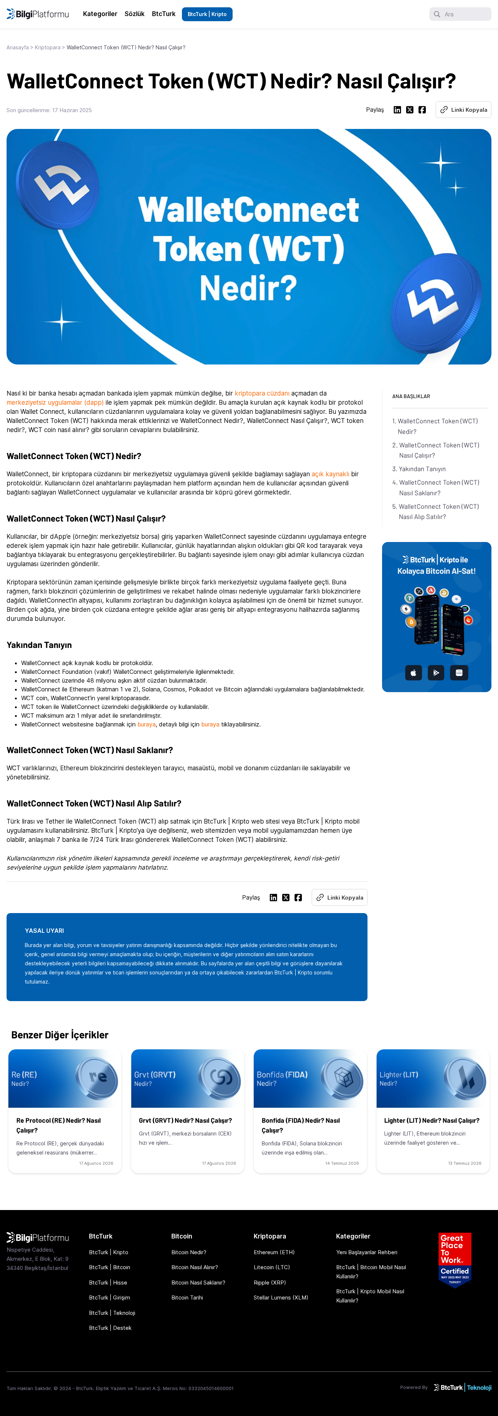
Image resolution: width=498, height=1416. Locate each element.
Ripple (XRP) (270, 1282)
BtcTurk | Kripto (207, 14)
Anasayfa (18, 47)
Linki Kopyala (469, 109)
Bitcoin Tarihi (187, 1297)
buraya (146, 724)
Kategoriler (100, 14)
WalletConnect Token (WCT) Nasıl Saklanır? (439, 487)
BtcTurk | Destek (110, 1327)
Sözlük (135, 14)
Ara (449, 14)
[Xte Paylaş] (409, 111)
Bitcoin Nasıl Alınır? (194, 1267)
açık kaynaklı (330, 474)
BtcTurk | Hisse (108, 1282)
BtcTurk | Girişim (109, 1297)
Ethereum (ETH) (274, 1252)
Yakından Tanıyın (422, 469)
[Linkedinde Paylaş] (397, 111)
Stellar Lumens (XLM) (281, 1297)
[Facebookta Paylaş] (422, 111)
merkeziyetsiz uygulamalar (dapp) (55, 402)
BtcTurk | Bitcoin (109, 1267)
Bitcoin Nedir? (188, 1252)
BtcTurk (164, 14)
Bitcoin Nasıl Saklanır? (198, 1282)
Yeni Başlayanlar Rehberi (366, 1252)
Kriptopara (48, 47)
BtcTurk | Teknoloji (112, 1312)
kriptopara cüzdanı (262, 393)
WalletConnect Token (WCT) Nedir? (438, 426)
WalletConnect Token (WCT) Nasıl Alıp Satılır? (439, 511)
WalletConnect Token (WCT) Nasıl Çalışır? (439, 450)
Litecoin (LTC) (272, 1267)
